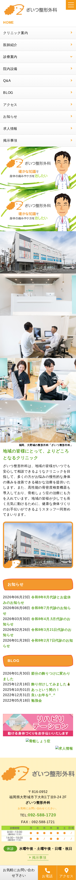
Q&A (7, 80)
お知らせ (10, 116)
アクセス (10, 105)
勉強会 (36, 700)
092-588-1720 (42, 815)
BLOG (8, 92)
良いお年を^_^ (43, 695)
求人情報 (10, 128)
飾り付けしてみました (49, 684)
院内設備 (10, 69)
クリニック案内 (15, 33)
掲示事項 (10, 140)
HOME (8, 22)
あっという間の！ (45, 689)
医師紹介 (10, 45)
